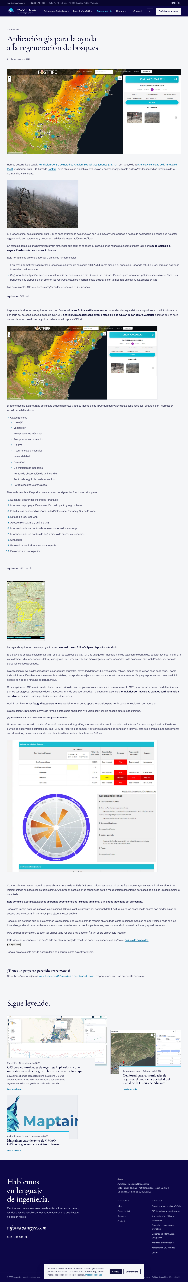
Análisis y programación (163, 1243)
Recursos (121, 11)
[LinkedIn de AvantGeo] (173, 3)
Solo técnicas (132, 1272)
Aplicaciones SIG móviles (163, 1248)
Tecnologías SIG (81, 11)
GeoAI (155, 1253)
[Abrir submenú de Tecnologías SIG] (91, 11)
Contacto (138, 11)
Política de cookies (160, 1277)
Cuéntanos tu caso (168, 11)
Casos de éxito (104, 11)
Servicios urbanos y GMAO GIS (166, 1206)
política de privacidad (136, 940)
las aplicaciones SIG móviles (55, 976)
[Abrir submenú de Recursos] (128, 11)
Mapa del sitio (175, 1277)
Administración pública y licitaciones (163, 1218)
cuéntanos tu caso (84, 976)
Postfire (52, 169)
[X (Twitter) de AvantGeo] (179, 3)
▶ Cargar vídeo (13, 945)
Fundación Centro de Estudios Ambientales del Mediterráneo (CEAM (78, 164)
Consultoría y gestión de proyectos (163, 1227)
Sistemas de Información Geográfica (163, 1236)
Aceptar (115, 1272)
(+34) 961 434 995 (37, 3)
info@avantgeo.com (16, 3)
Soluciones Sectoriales (55, 11)
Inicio (120, 1206)
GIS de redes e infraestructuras (166, 1211)
